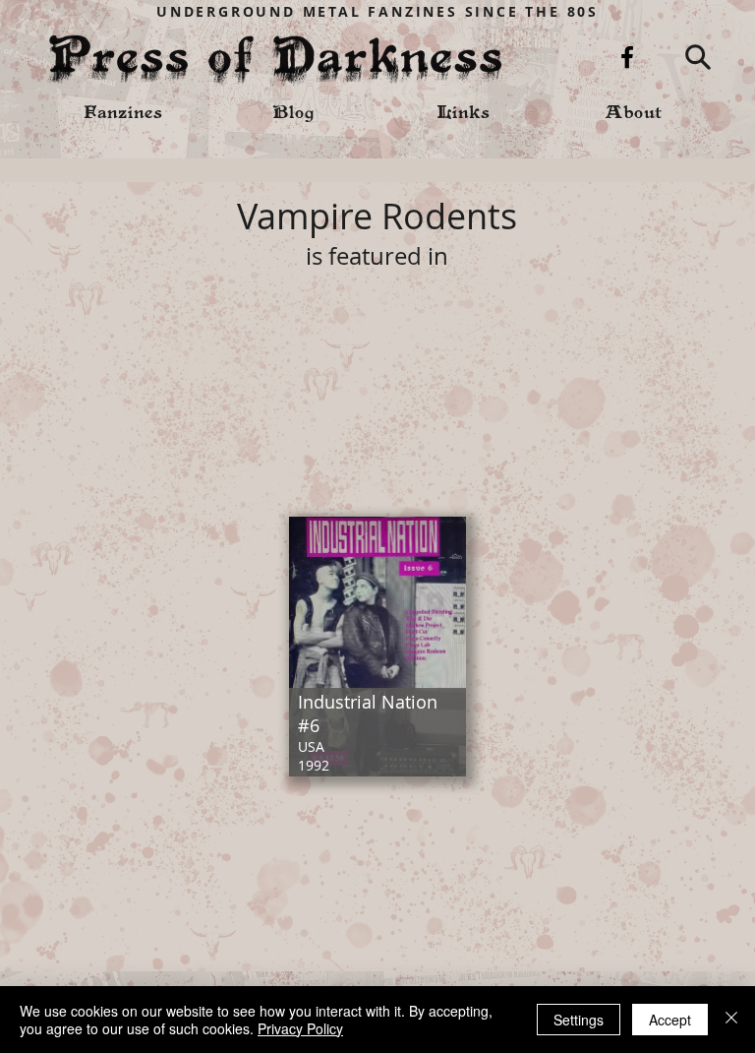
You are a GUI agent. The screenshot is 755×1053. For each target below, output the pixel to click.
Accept (670, 1019)
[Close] (731, 1019)
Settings (578, 1019)
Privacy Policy (300, 1028)
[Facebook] (627, 57)
